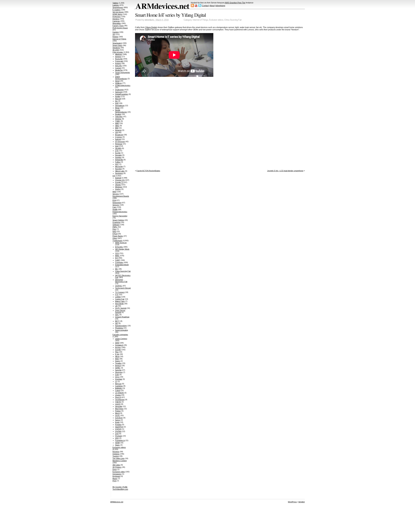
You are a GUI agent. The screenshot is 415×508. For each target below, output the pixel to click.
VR (114, 34)
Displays (116, 19)
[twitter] (200, 6)
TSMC (117, 121)
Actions (118, 63)
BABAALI (118, 388)
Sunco (117, 420)
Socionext (119, 173)
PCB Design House (120, 28)
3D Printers (117, 467)
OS (114, 176)
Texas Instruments (122, 72)
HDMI (117, 443)
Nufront (118, 139)
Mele (117, 359)
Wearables (117, 23)
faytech (118, 365)
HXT (117, 164)
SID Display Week (122, 249)
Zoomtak (118, 379)
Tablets (115, 3)
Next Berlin (119, 304)
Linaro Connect (121, 339)
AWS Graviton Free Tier (235, 3)
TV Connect (119, 292)
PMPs (115, 227)
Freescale (119, 61)
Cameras (116, 21)
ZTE (117, 151)
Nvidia (117, 96)
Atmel (117, 81)
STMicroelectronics (122, 85)
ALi (116, 101)
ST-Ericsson (120, 141)
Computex (119, 262)
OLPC (117, 415)
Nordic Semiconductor (121, 111)
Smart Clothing (118, 220)
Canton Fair (119, 299)
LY (116, 381)
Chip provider (118, 52)
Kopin (117, 422)
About (212, 6)
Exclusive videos (216, 20)
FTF (117, 294)
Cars (114, 207)
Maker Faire (120, 301)
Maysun (118, 384)
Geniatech (119, 345)
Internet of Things (200, 20)
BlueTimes (119, 409)
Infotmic (118, 119)
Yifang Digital (151, 27)
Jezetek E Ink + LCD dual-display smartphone (285, 171)
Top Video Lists (118, 458)
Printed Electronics (120, 212)
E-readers (116, 10)
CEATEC (118, 286)
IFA (116, 258)
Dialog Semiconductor (121, 78)
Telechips (119, 117)
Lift (116, 306)
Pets (114, 229)
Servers (116, 194)
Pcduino (118, 424)
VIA (116, 132)
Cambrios (119, 386)
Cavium (118, 68)
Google (118, 350)
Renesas (118, 144)
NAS (114, 231)
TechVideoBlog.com (120, 489)
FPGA (115, 234)
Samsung (119, 92)
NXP (117, 103)
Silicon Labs (119, 171)
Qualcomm (119, 90)
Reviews (116, 452)
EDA (114, 200)
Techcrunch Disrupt (123, 288)
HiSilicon (118, 83)
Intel (116, 146)
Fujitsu (117, 162)
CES (117, 253)
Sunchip (118, 370)
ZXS (117, 434)
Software (116, 225)
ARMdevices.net (162, 6)
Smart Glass (117, 45)
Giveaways (117, 474)
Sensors (116, 205)
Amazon (118, 130)
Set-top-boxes (118, 12)
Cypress (118, 137)
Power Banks (118, 236)
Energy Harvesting (120, 216)
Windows (118, 187)
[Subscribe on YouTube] (196, 6)
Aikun (117, 356)
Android (118, 178)
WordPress (292, 502)
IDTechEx (119, 247)
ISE (116, 323)
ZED (117, 438)
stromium (149, 20)
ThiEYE (118, 402)
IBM (116, 128)
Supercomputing (121, 330)
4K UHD (116, 50)
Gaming (116, 32)
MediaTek (119, 70)
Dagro (117, 361)
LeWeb (118, 297)
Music (115, 478)
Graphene (116, 222)
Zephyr (118, 189)
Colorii (117, 390)
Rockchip (119, 59)
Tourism (116, 456)
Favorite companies (120, 335)
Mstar (117, 108)
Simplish (301, 502)
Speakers (116, 48)
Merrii (117, 413)
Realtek (118, 114)
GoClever (119, 418)
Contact (205, 6)
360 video (116, 465)
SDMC (117, 368)
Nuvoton (118, 169)
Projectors (117, 17)
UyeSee (118, 431)
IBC (116, 269)
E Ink (117, 354)
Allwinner (118, 54)
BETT (117, 321)
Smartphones (118, 7)
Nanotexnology (121, 326)
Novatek (118, 155)
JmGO (117, 404)
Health (115, 209)
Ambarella (119, 160)
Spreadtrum (119, 105)
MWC (117, 256)
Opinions (116, 454)
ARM (117, 343)
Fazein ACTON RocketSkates (148, 171)
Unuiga (118, 395)
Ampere (118, 57)
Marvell (118, 99)
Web (114, 192)
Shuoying (118, 372)
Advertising (220, 6)
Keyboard (116, 476)
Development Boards (121, 196)
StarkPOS (119, 427)
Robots (115, 37)
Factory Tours (118, 26)
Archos (118, 347)
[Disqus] (220, 122)
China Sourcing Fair (233, 20)
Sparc (117, 445)
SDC (117, 315)
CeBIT (117, 260)
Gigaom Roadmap (122, 317)
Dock (115, 469)
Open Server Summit (120, 311)
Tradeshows (117, 241)
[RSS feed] (192, 6)
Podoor (118, 411)
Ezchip (117, 153)
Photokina (119, 328)
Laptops (116, 5)
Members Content (120, 461)
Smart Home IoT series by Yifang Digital (170, 15)
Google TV (119, 182)
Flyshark (118, 436)
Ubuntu (118, 185)
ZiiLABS (118, 148)
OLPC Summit (120, 308)
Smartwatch (117, 43)
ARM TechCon (121, 243)
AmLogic (118, 66)
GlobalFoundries (121, 94)
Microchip (119, 166)
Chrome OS (119, 180)
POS (114, 481)
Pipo (117, 352)
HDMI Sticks (117, 14)
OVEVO (118, 429)
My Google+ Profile (120, 487)
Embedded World (122, 265)
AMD (117, 123)
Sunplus (118, 157)
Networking (117, 203)
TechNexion (119, 400)
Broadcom (119, 135)
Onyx (117, 377)
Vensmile (118, 406)
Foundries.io (120, 440)
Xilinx (117, 126)
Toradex (118, 363)
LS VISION (119, 393)
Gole (117, 375)
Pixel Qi (118, 397)
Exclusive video (119, 472)
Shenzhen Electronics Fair (121, 281)
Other (115, 238)
